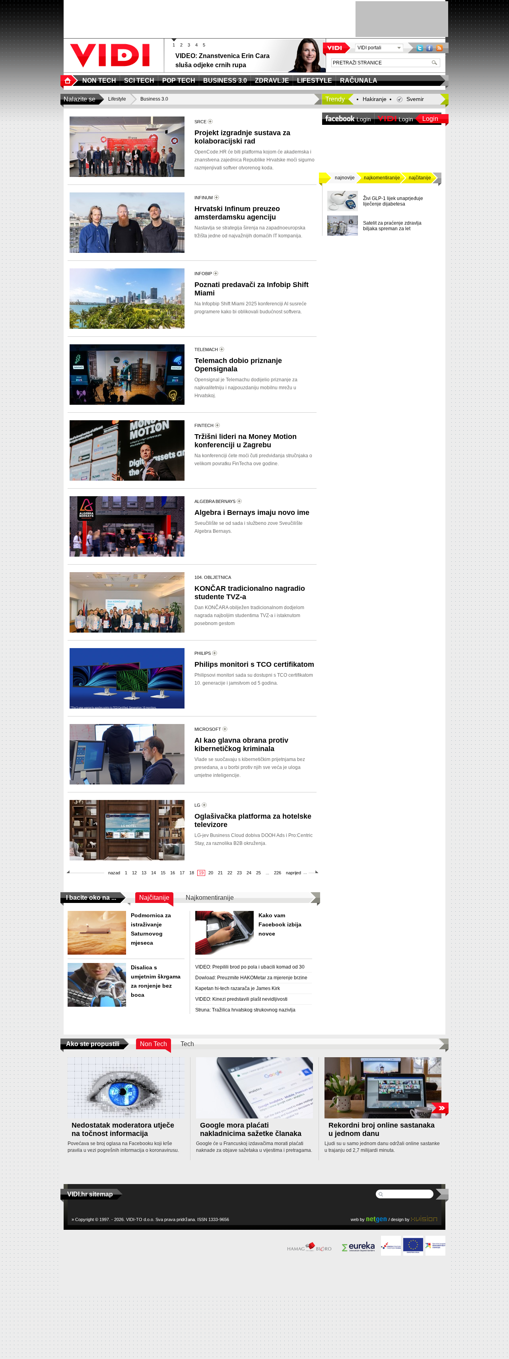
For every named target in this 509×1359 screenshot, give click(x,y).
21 (220, 872)
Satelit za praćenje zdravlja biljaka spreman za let (392, 225)
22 (229, 872)
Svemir (415, 99)
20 (210, 872)
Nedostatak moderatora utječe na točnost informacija (123, 1129)
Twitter (419, 48)
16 (172, 872)
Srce (200, 121)
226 (277, 872)
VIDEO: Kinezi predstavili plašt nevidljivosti (241, 999)
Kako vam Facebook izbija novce (279, 924)
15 (163, 872)
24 (249, 872)
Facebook (429, 48)
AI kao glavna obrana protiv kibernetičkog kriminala (241, 744)
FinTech (204, 425)
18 (191, 872)
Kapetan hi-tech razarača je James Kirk (237, 988)
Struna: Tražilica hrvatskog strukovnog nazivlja (245, 1010)
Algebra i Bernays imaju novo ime (251, 512)
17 (182, 872)
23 (239, 872)
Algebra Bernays (214, 501)
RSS (439, 48)
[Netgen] (376, 1219)
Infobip (203, 273)
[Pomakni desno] (439, 1108)
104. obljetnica (212, 577)
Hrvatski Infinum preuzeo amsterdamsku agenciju (237, 213)
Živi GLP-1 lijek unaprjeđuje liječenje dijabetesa (393, 201)
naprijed (293, 872)
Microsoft (207, 729)
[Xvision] (424, 1219)
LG (197, 805)
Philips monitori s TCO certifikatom (254, 664)
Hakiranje (375, 99)
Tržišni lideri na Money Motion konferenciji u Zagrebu (245, 441)
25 (258, 872)
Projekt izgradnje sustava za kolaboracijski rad (242, 137)
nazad (114, 872)
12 (134, 872)
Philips (202, 653)
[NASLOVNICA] (69, 80)
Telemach (206, 349)
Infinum (203, 197)
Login (430, 118)
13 (144, 872)
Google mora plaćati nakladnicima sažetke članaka (250, 1129)
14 (153, 872)
